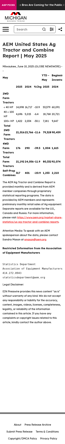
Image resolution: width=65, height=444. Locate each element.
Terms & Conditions (47, 431)
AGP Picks (8, 5)
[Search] (44, 29)
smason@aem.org (35, 239)
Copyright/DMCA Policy (22, 438)
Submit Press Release (19, 431)
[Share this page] (60, 29)
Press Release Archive (37, 424)
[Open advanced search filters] (51, 29)
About (17, 424)
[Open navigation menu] (6, 29)
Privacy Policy (48, 438)
